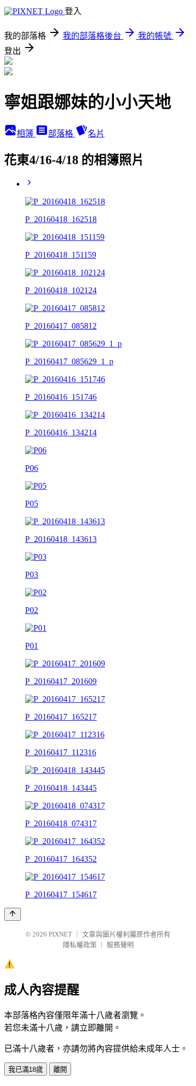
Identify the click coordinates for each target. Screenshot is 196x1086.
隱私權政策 (80, 945)
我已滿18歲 (25, 1069)
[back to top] (12, 914)
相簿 (26, 133)
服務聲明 (120, 945)
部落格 (61, 133)
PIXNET (60, 934)
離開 (60, 1069)
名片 (96, 133)
